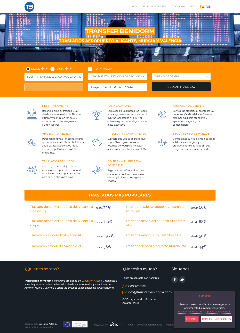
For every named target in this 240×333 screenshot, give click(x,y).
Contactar (178, 6)
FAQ (192, 6)
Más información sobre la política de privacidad (204, 311)
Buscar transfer (154, 6)
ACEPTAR (191, 319)
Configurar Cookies (216, 319)
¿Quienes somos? (41, 269)
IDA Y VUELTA (103, 68)
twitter (182, 279)
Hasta (60, 68)
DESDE (35, 68)
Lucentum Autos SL (92, 280)
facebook (174, 279)
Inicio (134, 6)
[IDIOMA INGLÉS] (208, 6)
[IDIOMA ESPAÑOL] (202, 6)
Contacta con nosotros (149, 324)
